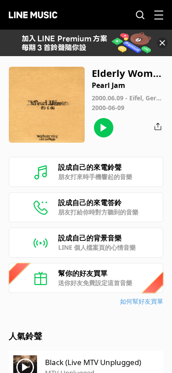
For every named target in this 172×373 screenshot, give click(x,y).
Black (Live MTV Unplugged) (93, 362)
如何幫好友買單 (141, 301)
